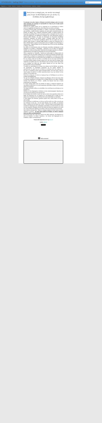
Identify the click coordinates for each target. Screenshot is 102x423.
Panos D (51, 119)
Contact (38, 6)
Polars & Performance (26, 6)
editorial (45, 122)
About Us (14, 6)
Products (19, 6)
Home (9, 6)
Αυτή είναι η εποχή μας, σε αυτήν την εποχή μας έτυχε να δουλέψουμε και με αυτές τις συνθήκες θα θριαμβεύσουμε (43, 14)
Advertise (34, 6)
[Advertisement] (71, 35)
